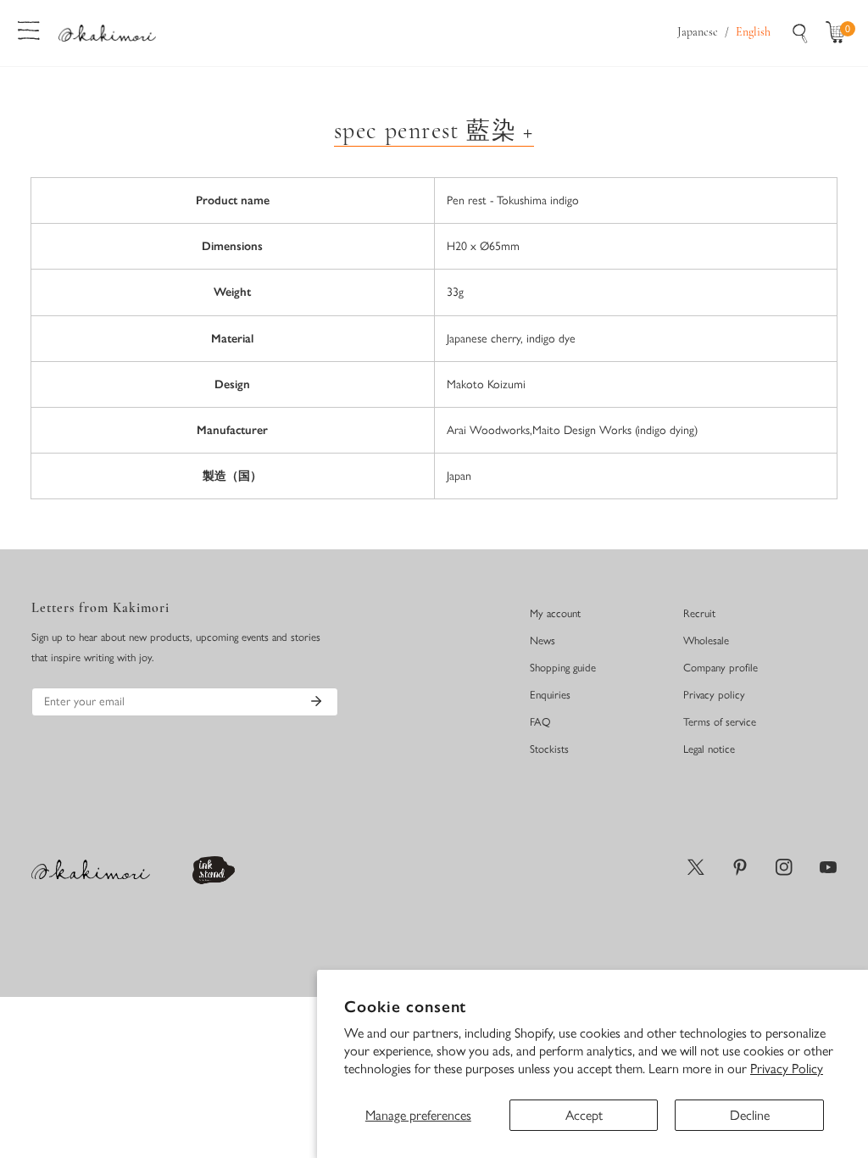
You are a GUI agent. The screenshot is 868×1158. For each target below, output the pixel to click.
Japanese (697, 32)
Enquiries (550, 694)
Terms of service (719, 721)
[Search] (800, 33)
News (542, 640)
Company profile (720, 667)
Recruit (699, 613)
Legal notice (709, 749)
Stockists (549, 749)
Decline (750, 1115)
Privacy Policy (786, 1069)
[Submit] (316, 701)
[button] (839, 33)
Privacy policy (714, 694)
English (753, 32)
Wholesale (706, 640)
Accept (584, 1115)
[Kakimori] (107, 33)
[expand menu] (29, 29)
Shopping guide (563, 667)
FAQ (540, 721)
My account (555, 613)
